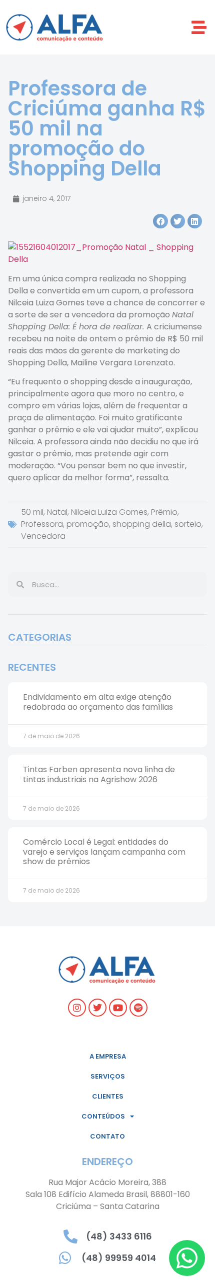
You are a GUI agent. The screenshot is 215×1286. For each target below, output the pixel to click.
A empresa (108, 1056)
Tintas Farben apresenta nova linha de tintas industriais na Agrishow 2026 (99, 774)
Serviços (107, 1076)
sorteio (188, 524)
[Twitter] (97, 1008)
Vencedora (43, 536)
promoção (87, 524)
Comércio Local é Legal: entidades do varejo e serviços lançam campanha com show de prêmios (104, 851)
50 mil (32, 512)
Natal (57, 512)
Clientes (108, 1096)
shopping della (141, 524)
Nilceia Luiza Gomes (109, 512)
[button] (199, 27)
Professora (42, 524)
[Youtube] (118, 1008)
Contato (107, 1136)
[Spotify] (139, 1008)
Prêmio (164, 512)
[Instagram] (77, 1008)
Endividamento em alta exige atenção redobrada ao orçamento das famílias (98, 701)
